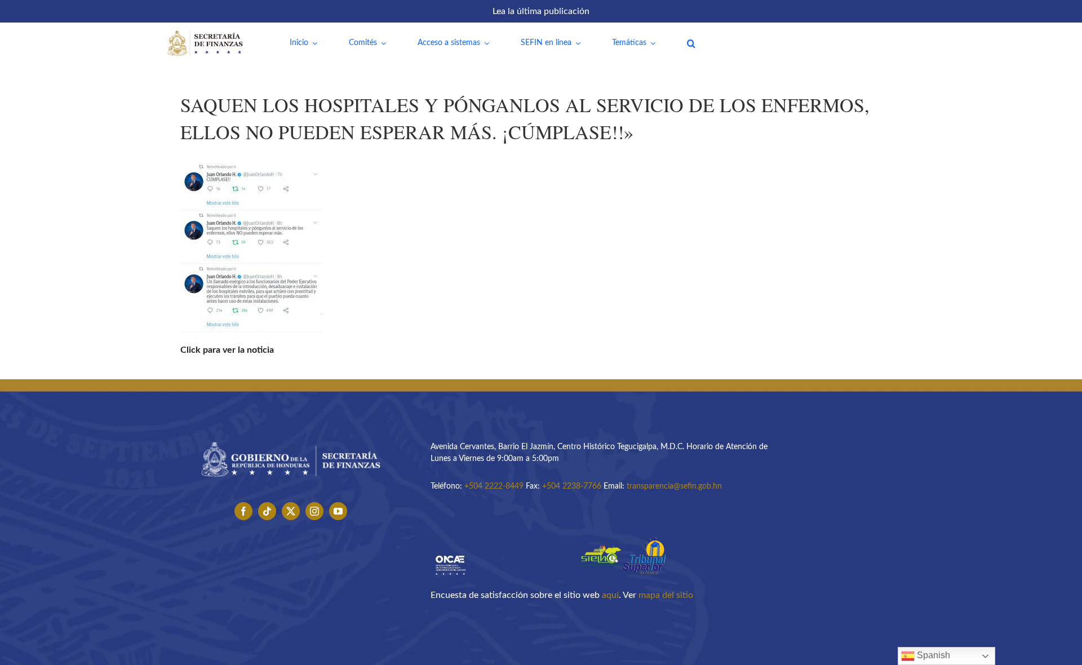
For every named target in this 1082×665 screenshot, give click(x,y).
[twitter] (291, 511)
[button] (691, 43)
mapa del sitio (665, 595)
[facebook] (243, 511)
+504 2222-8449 (494, 486)
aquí (610, 595)
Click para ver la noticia (227, 349)
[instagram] (314, 511)
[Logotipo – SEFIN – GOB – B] (290, 437)
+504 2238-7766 (571, 486)
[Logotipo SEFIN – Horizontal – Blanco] (205, 32)
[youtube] (338, 511)
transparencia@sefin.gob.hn (674, 486)
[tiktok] (267, 511)
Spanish (932, 655)
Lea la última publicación (541, 11)
